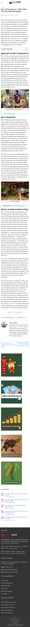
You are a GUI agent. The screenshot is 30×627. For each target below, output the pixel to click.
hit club (6, 548)
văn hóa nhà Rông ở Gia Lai (17, 205)
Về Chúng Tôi (15, 621)
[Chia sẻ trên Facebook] (11, 312)
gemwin (26, 546)
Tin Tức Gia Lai (11, 303)
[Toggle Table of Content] (25, 49)
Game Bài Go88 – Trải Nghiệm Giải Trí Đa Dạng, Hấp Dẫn (15, 506)
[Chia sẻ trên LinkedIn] (21, 312)
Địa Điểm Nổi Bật (5, 583)
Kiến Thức (3, 588)
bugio (23, 551)
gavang (23, 553)
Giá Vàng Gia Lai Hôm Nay (8, 607)
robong (7, 551)
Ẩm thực (3, 580)
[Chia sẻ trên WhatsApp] (9, 312)
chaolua (18, 553)
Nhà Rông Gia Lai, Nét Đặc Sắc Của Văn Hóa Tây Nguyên (8, 344)
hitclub (11, 546)
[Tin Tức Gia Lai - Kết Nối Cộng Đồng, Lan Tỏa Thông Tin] (15, 2)
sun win (11, 548)
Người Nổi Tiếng (5, 591)
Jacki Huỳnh (15, 15)
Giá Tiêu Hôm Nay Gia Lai (8, 604)
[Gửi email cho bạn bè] (16, 312)
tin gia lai (25, 317)
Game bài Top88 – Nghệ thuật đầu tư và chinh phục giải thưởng (17, 500)
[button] (2, 2)
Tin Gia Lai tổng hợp (8, 113)
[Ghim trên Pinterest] (19, 312)
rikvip (18, 546)
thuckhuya (12, 551)
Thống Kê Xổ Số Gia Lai (7, 613)
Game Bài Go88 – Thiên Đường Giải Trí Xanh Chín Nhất (16, 517)
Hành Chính (4, 585)
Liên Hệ (15, 617)
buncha (3, 553)
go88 (2, 548)
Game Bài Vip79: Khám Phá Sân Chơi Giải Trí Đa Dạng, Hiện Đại (16, 512)
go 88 (15, 548)
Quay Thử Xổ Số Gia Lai (7, 610)
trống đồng (19, 38)
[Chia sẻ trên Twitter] (14, 312)
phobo (7, 553)
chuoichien (12, 553)
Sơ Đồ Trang (15, 623)
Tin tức (2, 7)
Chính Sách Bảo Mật (15, 619)
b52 (15, 546)
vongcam (18, 551)
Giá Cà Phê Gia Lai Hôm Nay (8, 602)
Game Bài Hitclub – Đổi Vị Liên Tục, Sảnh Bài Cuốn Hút (16, 494)
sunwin (7, 546)
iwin (22, 546)
